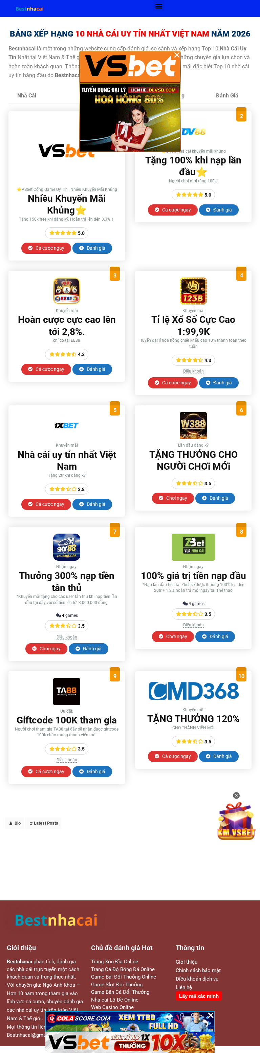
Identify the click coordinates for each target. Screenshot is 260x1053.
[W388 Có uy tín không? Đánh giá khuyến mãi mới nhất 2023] (193, 437)
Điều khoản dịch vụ (197, 979)
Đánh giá (95, 248)
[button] (159, 5)
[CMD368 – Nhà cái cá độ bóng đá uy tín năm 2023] (193, 702)
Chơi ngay (176, 498)
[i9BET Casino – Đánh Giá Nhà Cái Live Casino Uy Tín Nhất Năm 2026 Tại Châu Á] (67, 181)
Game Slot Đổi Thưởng (117, 985)
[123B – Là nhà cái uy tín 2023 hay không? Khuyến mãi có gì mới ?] (193, 302)
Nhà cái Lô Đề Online (114, 1000)
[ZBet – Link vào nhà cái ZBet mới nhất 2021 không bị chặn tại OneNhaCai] (193, 559)
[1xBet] (66, 437)
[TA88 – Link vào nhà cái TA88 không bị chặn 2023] (66, 703)
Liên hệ (184, 987)
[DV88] (193, 143)
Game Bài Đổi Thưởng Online (123, 977)
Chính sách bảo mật (198, 970)
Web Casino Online (112, 1007)
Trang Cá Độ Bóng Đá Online (123, 969)
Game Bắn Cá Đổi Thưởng (120, 992)
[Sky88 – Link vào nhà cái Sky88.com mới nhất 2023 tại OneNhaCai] (66, 559)
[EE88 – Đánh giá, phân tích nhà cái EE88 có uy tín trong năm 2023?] (66, 302)
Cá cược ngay (49, 248)
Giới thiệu (186, 962)
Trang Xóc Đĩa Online (114, 962)
